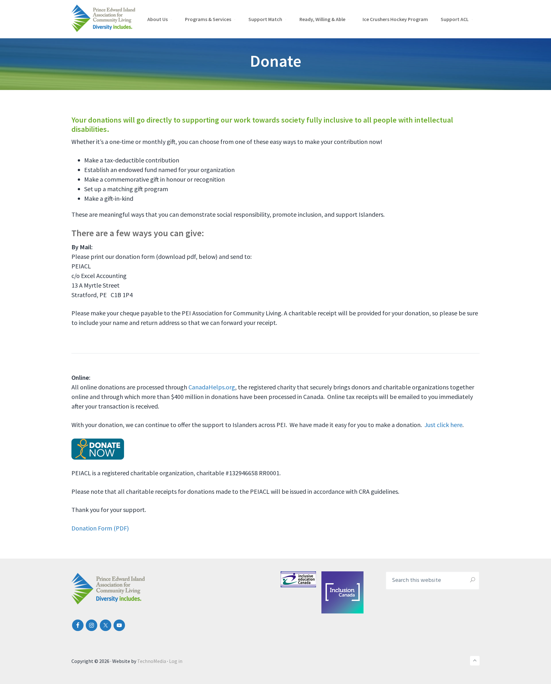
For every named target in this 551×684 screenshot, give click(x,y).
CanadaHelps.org (211, 387)
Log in (175, 661)
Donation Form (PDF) (100, 528)
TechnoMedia (151, 661)
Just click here (443, 425)
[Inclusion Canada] (328, 592)
